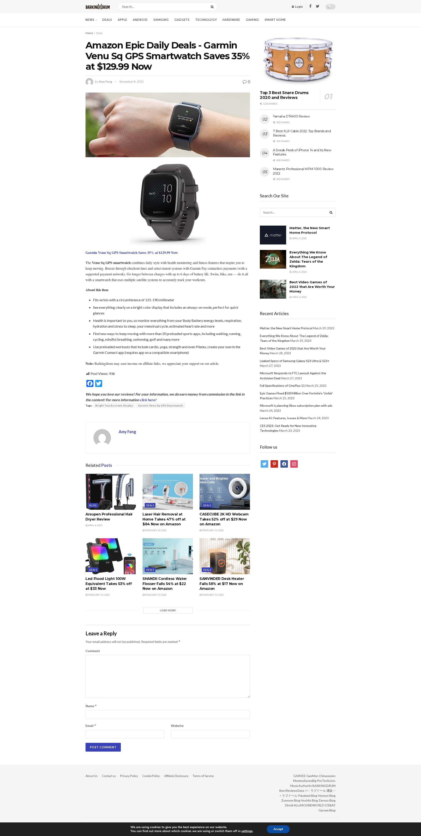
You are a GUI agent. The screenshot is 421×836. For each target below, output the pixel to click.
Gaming (252, 19)
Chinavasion (327, 776)
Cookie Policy (151, 776)
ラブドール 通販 (321, 790)
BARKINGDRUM (323, 786)
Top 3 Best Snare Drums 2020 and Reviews (284, 95)
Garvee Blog (327, 810)
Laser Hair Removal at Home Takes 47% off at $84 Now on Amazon (164, 519)
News (90, 19)
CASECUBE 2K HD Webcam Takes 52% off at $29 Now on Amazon (224, 519)
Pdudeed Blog (307, 795)
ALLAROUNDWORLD (309, 805)
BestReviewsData (291, 790)
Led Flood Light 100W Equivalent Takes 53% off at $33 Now (109, 584)
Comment (93, 651)
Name (91, 706)
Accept (278, 829)
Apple (122, 19)
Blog (93, 505)
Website (177, 725)
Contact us (109, 776)
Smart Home (275, 19)
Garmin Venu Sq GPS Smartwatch (160, 405)
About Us (92, 776)
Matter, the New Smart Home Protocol (286, 328)
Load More (168, 610)
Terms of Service (203, 776)
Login (298, 6)
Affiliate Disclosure (176, 776)
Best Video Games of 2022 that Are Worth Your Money (312, 286)
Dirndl (289, 805)
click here (147, 400)
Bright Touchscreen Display (114, 405)
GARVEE (299, 776)
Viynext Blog (326, 795)
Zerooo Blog (327, 800)
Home (89, 33)
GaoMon (312, 776)
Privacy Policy (129, 776)
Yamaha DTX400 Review (291, 116)
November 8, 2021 (132, 81)
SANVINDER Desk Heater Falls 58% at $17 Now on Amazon (222, 584)
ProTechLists (326, 781)
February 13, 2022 (212, 530)
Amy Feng (105, 81)
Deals (107, 19)
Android (140, 19)
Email (91, 726)
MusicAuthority (301, 786)
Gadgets (182, 19)
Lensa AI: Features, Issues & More (283, 418)
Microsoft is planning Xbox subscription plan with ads (296, 405)
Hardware (231, 19)
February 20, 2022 (155, 530)
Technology (206, 19)
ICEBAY (330, 805)
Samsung (161, 19)
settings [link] (247, 831)
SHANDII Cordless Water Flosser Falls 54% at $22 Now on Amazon (165, 584)
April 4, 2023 (94, 525)
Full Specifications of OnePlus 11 (282, 385)
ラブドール (289, 795)
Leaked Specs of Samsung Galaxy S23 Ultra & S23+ (294, 361)
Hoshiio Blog (309, 800)
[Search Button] (213, 6)
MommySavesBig (304, 781)
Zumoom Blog (290, 800)
